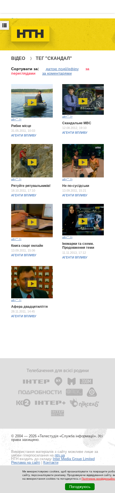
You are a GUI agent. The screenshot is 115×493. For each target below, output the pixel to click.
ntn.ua (60, 455)
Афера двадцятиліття (29, 307)
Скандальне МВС (76, 123)
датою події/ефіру (62, 69)
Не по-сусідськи (75, 186)
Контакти (50, 462)
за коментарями (57, 73)
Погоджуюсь (79, 487)
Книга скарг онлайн (27, 246)
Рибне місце (21, 126)
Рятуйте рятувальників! (31, 186)
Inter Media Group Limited (74, 459)
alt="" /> (16, 119)
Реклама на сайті (25, 462)
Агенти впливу (23, 135)
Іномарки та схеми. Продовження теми (78, 246)
